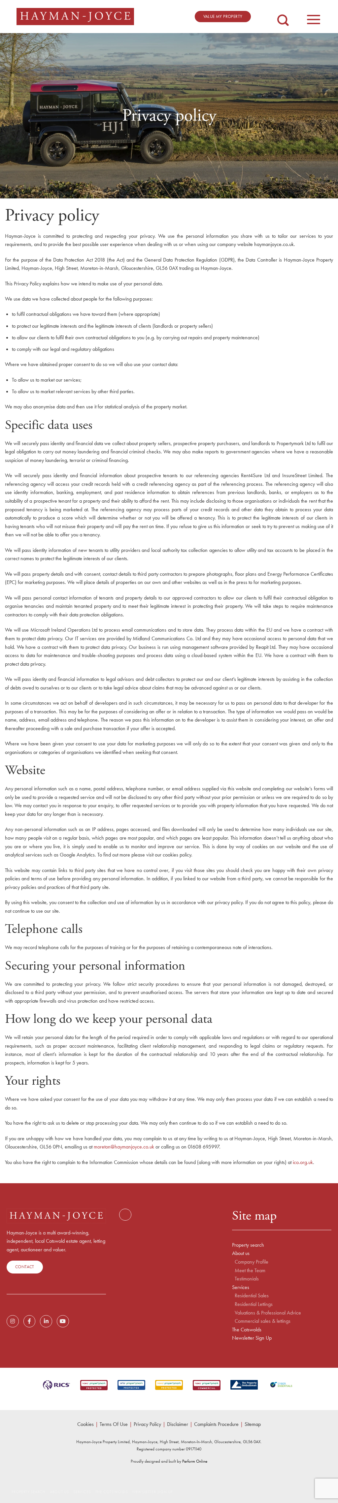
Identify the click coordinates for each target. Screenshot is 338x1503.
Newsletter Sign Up (252, 1338)
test (125, 1214)
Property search (248, 1245)
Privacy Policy (147, 1424)
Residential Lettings (254, 1304)
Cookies (85, 1424)
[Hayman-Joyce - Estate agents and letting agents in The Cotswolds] (75, 16)
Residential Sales (252, 1295)
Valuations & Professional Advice (268, 1312)
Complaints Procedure (216, 1424)
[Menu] (313, 16)
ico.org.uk (303, 1162)
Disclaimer (177, 1424)
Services (240, 1287)
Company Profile (251, 1262)
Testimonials (247, 1278)
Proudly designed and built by (169, 1461)
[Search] (283, 15)
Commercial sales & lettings (262, 1321)
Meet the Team (250, 1270)
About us (241, 1253)
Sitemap (253, 1424)
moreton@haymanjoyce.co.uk (124, 1146)
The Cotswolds (246, 1329)
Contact (24, 1267)
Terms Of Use (114, 1424)
